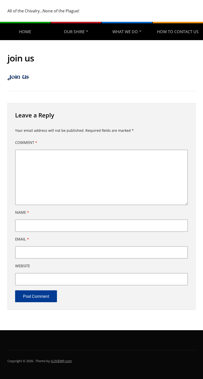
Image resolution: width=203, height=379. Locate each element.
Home (25, 31)
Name (22, 212)
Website (22, 265)
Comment (26, 142)
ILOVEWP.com (61, 361)
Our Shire (74, 31)
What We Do (125, 31)
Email (22, 239)
